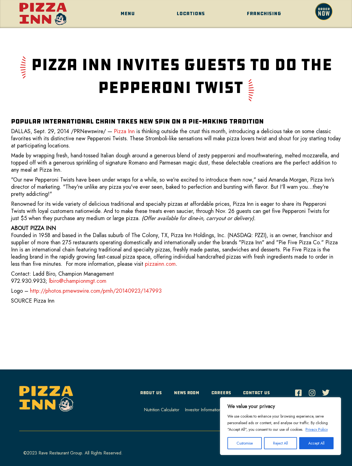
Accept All (316, 443)
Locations (191, 13)
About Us (151, 393)
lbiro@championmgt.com (77, 281)
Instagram (313, 391)
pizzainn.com (160, 264)
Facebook (299, 391)
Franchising (264, 13)
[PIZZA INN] (46, 400)
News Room (186, 393)
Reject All (280, 443)
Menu (127, 13)
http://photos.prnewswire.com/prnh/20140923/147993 (96, 291)
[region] (280, 426)
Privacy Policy (317, 429)
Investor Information (203, 410)
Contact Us (256, 393)
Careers (221, 393)
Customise (245, 443)
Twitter (327, 391)
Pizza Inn (124, 131)
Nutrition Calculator (161, 410)
